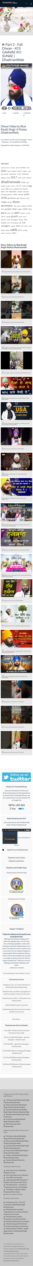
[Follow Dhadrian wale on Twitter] (17, 1240)
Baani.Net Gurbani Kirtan (11, 1260)
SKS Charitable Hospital (14, 1194)
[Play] (3, 830)
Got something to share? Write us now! (16, 973)
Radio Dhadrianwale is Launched (16, 1005)
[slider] (28, 830)
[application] (16, 830)
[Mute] (24, 830)
